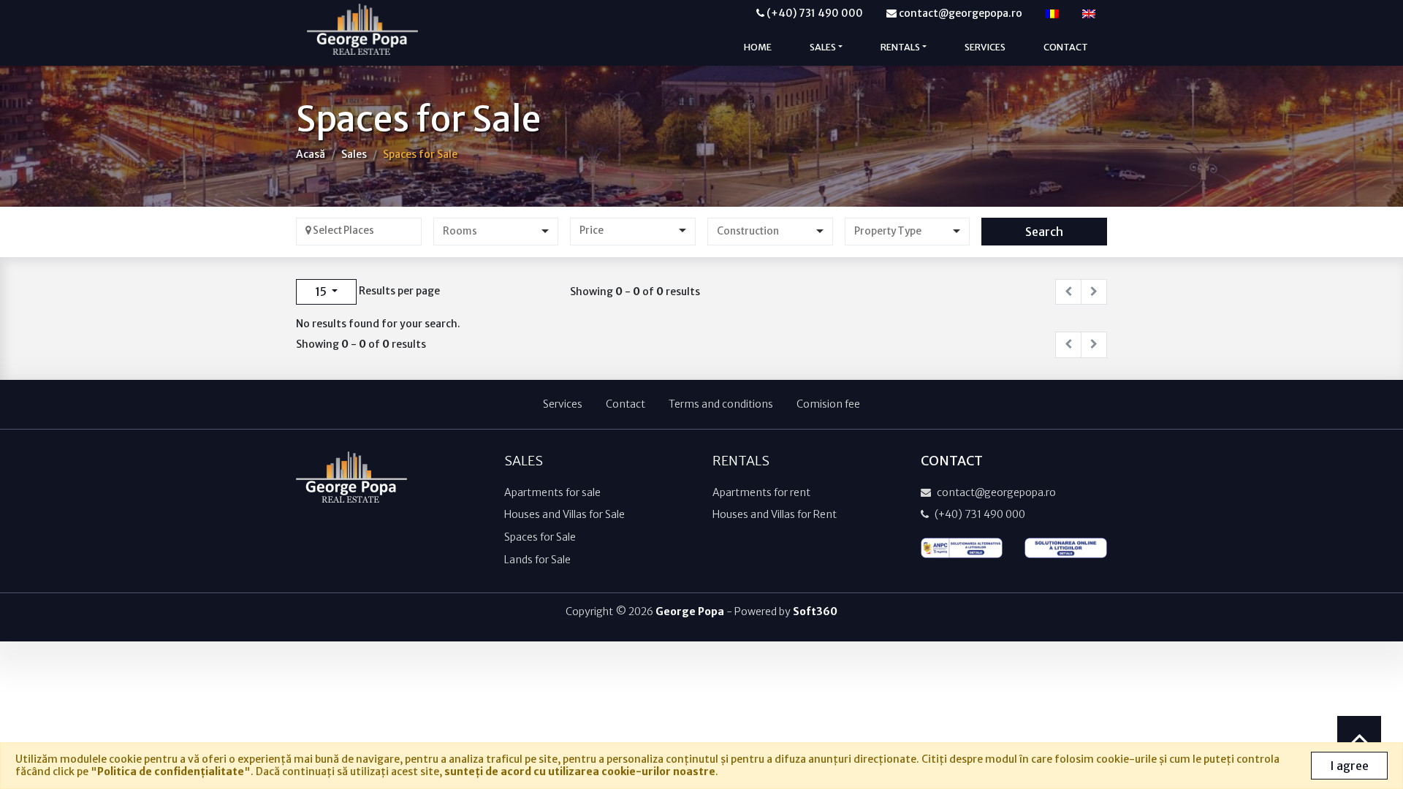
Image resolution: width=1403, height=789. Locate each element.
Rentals (740, 461)
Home (758, 47)
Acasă (310, 154)
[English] (1089, 13)
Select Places (342, 230)
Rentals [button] (900, 47)
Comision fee (828, 404)
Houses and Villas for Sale (564, 514)
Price (591, 230)
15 (322, 291)
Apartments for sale (552, 492)
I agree (1349, 765)
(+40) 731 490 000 (813, 13)
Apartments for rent (761, 492)
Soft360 (815, 611)
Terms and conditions (721, 404)
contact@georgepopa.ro (959, 13)
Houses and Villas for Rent (774, 514)
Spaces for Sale (420, 154)
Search (1044, 231)
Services (985, 47)
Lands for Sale (537, 559)
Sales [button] (823, 47)
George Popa (689, 611)
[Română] (1052, 13)
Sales (354, 154)
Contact (1065, 47)
